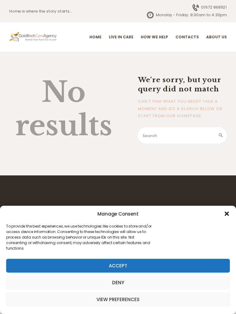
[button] (227, 214)
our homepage (184, 116)
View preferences (118, 299)
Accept (118, 265)
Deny (118, 282)
